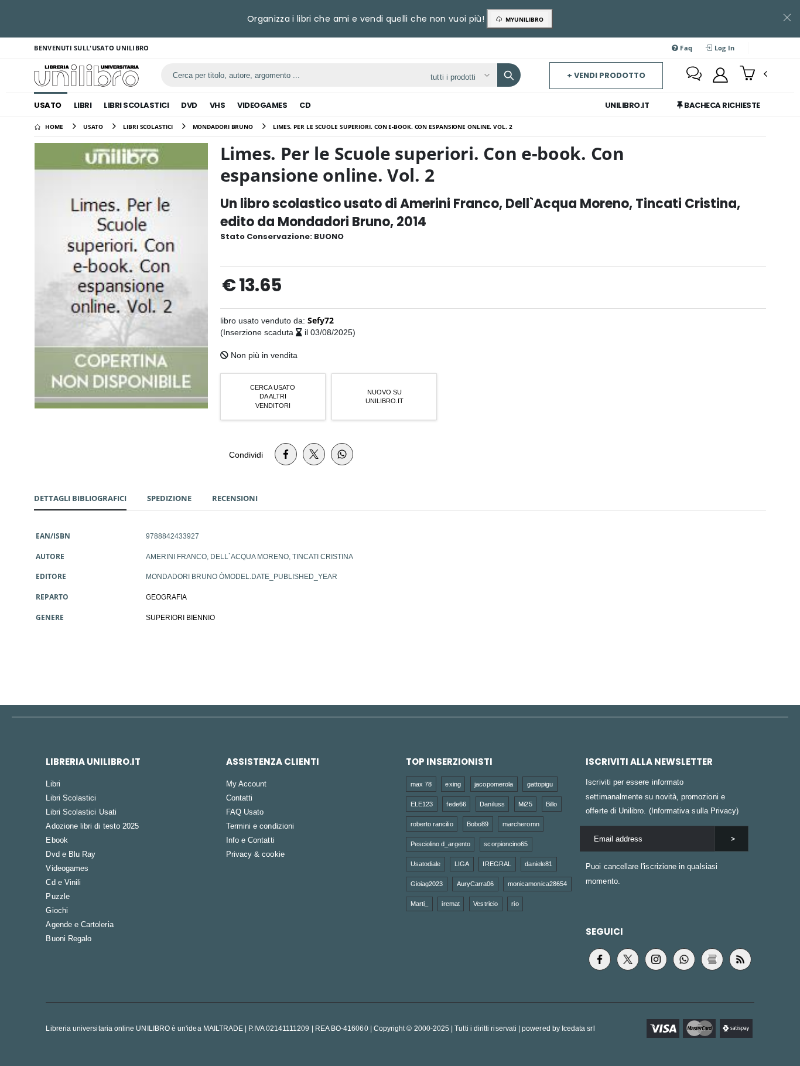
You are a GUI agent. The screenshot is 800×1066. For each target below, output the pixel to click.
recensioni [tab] (235, 498)
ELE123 (422, 803)
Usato (47, 105)
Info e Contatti (250, 840)
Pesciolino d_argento (440, 843)
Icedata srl (578, 1028)
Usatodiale (426, 863)
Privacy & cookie (255, 854)
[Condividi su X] (314, 454)
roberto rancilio (432, 823)
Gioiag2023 (427, 883)
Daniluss (492, 803)
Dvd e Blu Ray (70, 854)
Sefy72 (320, 320)
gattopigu (540, 783)
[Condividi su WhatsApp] (342, 454)
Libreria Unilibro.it (93, 761)
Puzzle (57, 896)
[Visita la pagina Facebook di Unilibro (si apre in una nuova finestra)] (600, 959)
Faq (685, 47)
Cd (304, 105)
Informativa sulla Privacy (694, 810)
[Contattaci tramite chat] (694, 75)
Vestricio (485, 903)
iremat (450, 903)
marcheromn (520, 823)
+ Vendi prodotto (606, 75)
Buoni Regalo (68, 938)
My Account (246, 783)
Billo (551, 803)
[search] (509, 75)
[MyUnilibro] (720, 75)
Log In (724, 47)
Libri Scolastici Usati (81, 811)
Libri (83, 105)
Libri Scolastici (136, 105)
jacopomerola (493, 783)
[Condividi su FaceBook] (286, 454)
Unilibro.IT (627, 105)
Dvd (189, 105)
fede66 (456, 803)
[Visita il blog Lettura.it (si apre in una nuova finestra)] (712, 959)
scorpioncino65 (506, 843)
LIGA (461, 863)
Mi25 (525, 803)
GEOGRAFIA (166, 596)
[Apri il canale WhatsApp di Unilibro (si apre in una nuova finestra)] (684, 959)
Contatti (239, 797)
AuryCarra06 (475, 883)
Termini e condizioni (260, 825)
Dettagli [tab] (80, 498)
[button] (753, 74)
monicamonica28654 (537, 883)
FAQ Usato (245, 811)
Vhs (217, 105)
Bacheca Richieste (721, 105)
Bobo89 (477, 823)
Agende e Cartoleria (79, 924)
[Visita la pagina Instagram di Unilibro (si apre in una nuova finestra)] (656, 959)
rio (514, 903)
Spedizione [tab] (169, 498)
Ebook (56, 840)
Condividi (246, 454)
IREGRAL (497, 863)
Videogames (262, 105)
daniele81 (538, 863)
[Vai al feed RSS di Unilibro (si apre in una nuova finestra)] (740, 959)
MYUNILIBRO (522, 19)
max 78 (421, 783)
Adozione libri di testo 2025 (92, 825)
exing (452, 783)
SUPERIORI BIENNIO (180, 617)
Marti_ (419, 903)
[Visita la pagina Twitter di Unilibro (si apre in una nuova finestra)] (628, 959)
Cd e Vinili (63, 882)
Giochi (56, 910)
